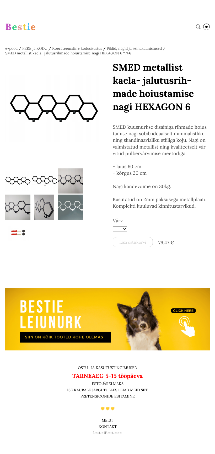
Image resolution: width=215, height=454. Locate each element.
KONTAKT (108, 426)
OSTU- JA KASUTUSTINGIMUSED (107, 367)
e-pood (11, 48)
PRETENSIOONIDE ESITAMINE (107, 396)
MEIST (107, 420)
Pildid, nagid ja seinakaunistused (134, 48)
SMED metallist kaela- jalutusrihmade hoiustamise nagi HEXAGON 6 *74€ (68, 53)
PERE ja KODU (34, 48)
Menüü (206, 27)
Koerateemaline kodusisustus (77, 48)
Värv (118, 221)
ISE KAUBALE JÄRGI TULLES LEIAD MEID (104, 390)
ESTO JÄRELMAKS (107, 383)
